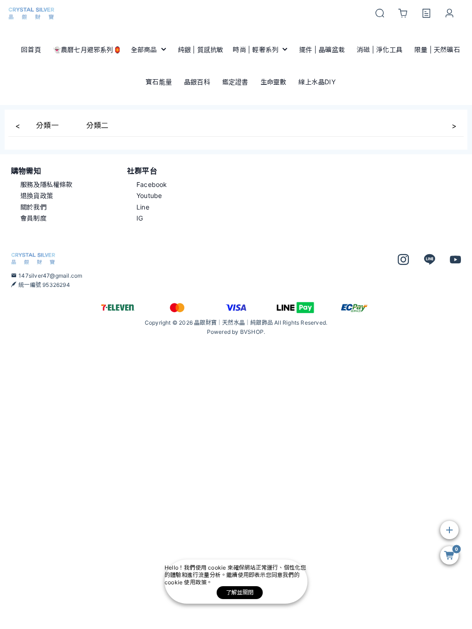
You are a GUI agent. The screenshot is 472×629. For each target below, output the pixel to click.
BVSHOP (252, 331)
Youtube (149, 195)
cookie (217, 567)
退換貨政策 (36, 195)
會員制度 (33, 218)
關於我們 (33, 207)
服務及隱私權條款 (46, 184)
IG (139, 218)
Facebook (151, 184)
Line (142, 207)
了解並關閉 (240, 592)
